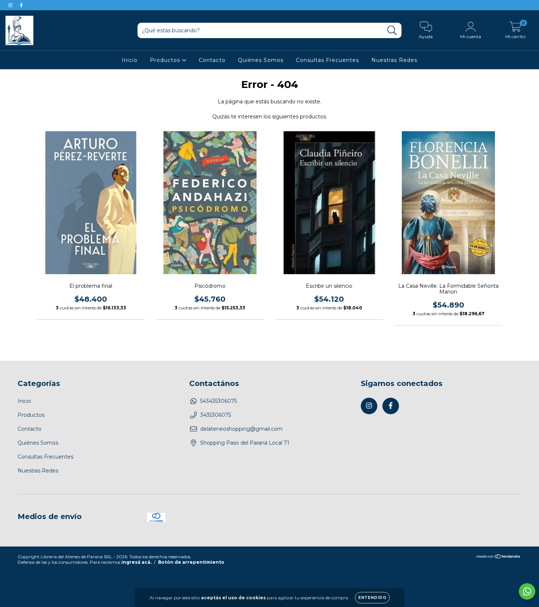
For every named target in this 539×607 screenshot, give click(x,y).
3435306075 (215, 415)
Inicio (130, 60)
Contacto (212, 60)
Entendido (372, 597)
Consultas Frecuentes (327, 60)
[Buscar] (392, 30)
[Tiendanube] (498, 557)
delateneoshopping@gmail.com (241, 429)
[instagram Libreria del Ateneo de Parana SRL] (11, 5)
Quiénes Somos (260, 60)
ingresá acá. (136, 562)
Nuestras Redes (394, 60)
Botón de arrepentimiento (191, 562)
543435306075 (218, 401)
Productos (166, 60)
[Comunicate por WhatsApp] (527, 591)
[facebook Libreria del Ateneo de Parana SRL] (21, 5)
